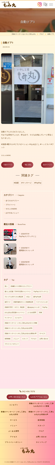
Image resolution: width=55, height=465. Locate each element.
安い (6, 286)
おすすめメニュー (12, 213)
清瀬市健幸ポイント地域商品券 (23, 302)
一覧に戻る (27, 165)
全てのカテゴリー (12, 200)
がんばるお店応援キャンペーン (14, 312)
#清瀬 (16, 182)
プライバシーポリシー (12, 344)
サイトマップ (41, 442)
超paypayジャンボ (33, 307)
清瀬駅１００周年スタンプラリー (21, 286)
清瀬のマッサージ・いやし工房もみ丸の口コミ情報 (21, 323)
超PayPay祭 (37, 297)
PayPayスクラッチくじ (41, 291)
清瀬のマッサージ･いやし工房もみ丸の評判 (18, 328)
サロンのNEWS (6, 155)
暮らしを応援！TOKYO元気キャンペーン (18, 291)
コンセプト (18, 318)
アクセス (33, 339)
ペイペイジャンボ (41, 302)
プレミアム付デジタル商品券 (14, 297)
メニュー (16, 339)
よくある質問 (32, 312)
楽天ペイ (7, 302)
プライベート (11, 205)
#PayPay (37, 182)
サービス (42, 333)
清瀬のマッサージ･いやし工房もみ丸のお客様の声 (20, 333)
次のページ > (47, 165)
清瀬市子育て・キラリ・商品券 (14, 307)
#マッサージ (26, 182)
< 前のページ (7, 165)
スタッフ (25, 339)
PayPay (44, 307)
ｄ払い (28, 297)
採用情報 (7, 339)
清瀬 (40, 312)
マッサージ (8, 318)
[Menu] (51, 4)
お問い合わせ (44, 339)
